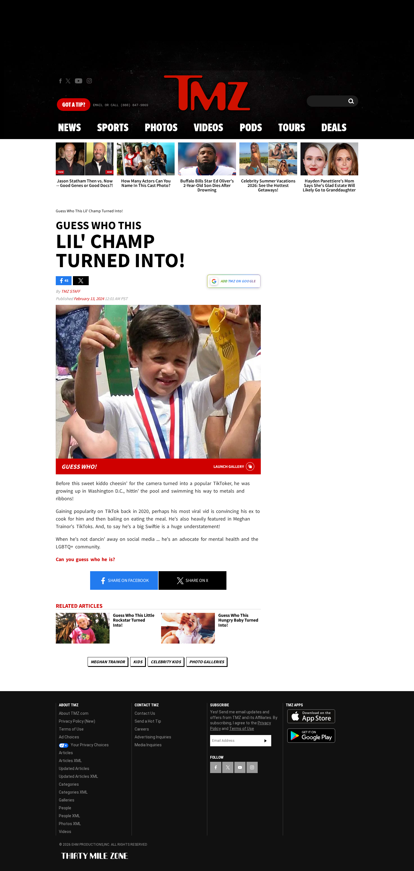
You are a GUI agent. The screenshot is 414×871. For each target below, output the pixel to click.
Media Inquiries (148, 745)
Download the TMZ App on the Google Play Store (311, 736)
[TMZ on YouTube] (240, 767)
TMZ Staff (70, 291)
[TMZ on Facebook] (60, 81)
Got (73, 105)
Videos (208, 128)
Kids (137, 661)
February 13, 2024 (89, 298)
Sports (112, 128)
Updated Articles (74, 768)
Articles (66, 753)
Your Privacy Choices (89, 745)
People (65, 808)
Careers (142, 729)
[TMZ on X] (69, 81)
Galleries (66, 800)
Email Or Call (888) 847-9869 (120, 105)
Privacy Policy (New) (77, 721)
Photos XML (70, 823)
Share (128, 580)
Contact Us (145, 713)
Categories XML (73, 792)
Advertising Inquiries (153, 737)
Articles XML (70, 760)
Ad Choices (69, 737)
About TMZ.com (73, 713)
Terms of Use (71, 729)
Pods (251, 128)
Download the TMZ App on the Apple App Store (311, 716)
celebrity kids (166, 661)
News (69, 128)
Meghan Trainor (108, 661)
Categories (69, 784)
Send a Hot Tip (148, 721)
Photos (161, 128)
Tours (291, 128)
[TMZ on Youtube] (78, 81)
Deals (333, 128)
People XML (69, 816)
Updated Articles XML (78, 776)
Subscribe (265, 740)
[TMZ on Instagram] (89, 81)
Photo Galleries (206, 661)
